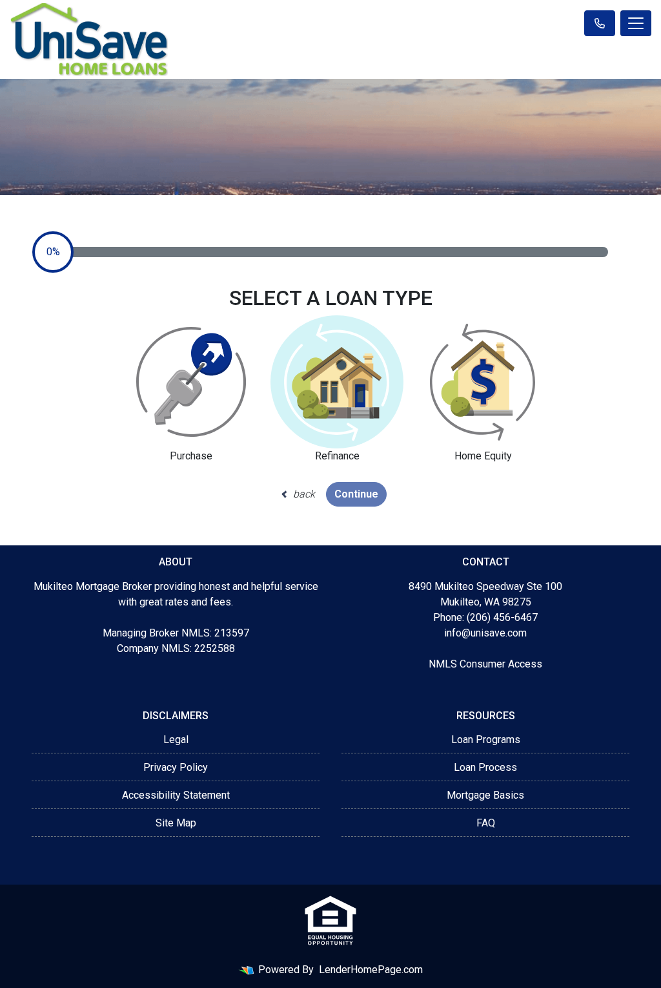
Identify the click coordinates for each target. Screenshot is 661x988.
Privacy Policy (175, 767)
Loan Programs (485, 739)
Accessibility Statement (176, 795)
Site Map (176, 823)
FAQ (485, 823)
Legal (175, 739)
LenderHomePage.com (371, 969)
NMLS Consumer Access (485, 664)
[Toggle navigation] (635, 23)
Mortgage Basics (485, 795)
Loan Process (485, 767)
